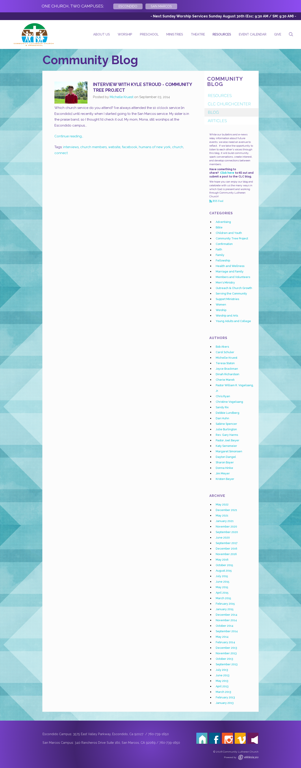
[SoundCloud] (252, 738)
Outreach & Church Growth (234, 288)
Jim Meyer (223, 473)
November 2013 (226, 653)
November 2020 (226, 526)
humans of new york (155, 147)
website (114, 147)
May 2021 (222, 515)
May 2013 (222, 680)
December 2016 (226, 548)
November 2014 (226, 620)
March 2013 (223, 691)
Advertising (223, 222)
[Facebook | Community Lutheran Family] (214, 738)
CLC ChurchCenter (229, 104)
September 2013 (227, 664)
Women (221, 304)
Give (277, 34)
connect (61, 153)
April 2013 (222, 686)
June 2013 (222, 675)
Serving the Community (231, 293)
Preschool (149, 34)
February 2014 (225, 642)
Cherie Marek (225, 379)
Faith (219, 249)
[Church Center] (201, 738)
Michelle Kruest (121, 97)
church (177, 147)
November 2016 (226, 554)
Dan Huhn (222, 418)
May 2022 (222, 504)
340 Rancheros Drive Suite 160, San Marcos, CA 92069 (115, 742)
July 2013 (222, 669)
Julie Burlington (226, 429)
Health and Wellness (230, 266)
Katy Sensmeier (226, 445)
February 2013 (225, 697)
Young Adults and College (233, 321)
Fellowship (223, 260)
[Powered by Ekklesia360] (248, 757)
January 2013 (225, 703)
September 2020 (227, 532)
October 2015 (224, 565)
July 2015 (222, 576)
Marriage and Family (229, 271)
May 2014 (222, 636)
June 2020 (223, 537)
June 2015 (222, 581)
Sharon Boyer (225, 462)
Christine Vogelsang (229, 401)
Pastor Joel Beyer (227, 440)
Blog (213, 112)
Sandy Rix (222, 407)
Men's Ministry (225, 282)
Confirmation (224, 244)
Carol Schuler (225, 352)
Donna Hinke (224, 468)
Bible (219, 227)
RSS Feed (217, 201)
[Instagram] (227, 738)
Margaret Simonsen (229, 451)
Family (220, 255)
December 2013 (226, 647)
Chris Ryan (223, 396)
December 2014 (226, 614)
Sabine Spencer (226, 423)
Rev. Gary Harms (227, 434)
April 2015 (222, 592)
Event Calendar (252, 34)
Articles (217, 120)
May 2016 (222, 559)
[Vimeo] (240, 738)
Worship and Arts (227, 315)
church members (93, 147)
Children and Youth (229, 233)
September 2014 (227, 631)
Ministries (174, 34)
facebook (129, 147)
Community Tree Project (232, 238)
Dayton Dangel (226, 457)
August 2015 (224, 570)
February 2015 (225, 603)
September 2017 (227, 543)
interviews (71, 147)
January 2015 (224, 609)
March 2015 (223, 598)
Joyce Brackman (227, 368)
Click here (227, 172)
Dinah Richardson (227, 374)
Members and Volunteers (233, 277)
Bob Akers (222, 346)
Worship (125, 34)
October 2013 (224, 658)
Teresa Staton (225, 363)
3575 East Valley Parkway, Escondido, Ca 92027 (108, 734)
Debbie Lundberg (227, 412)
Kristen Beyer (225, 479)
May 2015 (222, 587)
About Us (101, 34)
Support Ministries (227, 299)
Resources (222, 34)
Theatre (198, 34)
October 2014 (224, 625)
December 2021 (226, 510)
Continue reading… (68, 136)
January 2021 (225, 521)
